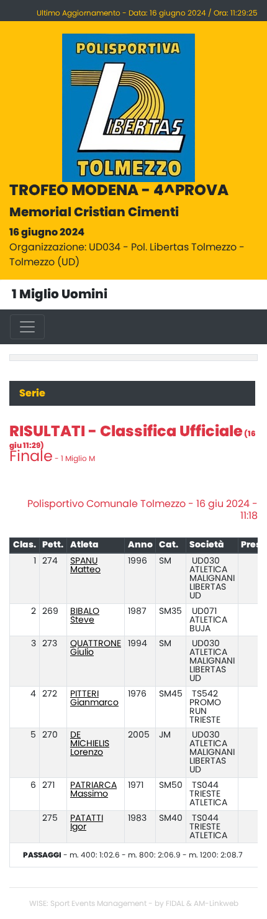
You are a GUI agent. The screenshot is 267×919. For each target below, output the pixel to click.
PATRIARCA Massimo (93, 789)
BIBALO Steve (84, 615)
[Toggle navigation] (27, 326)
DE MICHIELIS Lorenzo (89, 744)
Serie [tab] (32, 393)
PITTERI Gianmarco (94, 698)
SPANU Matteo (85, 565)
